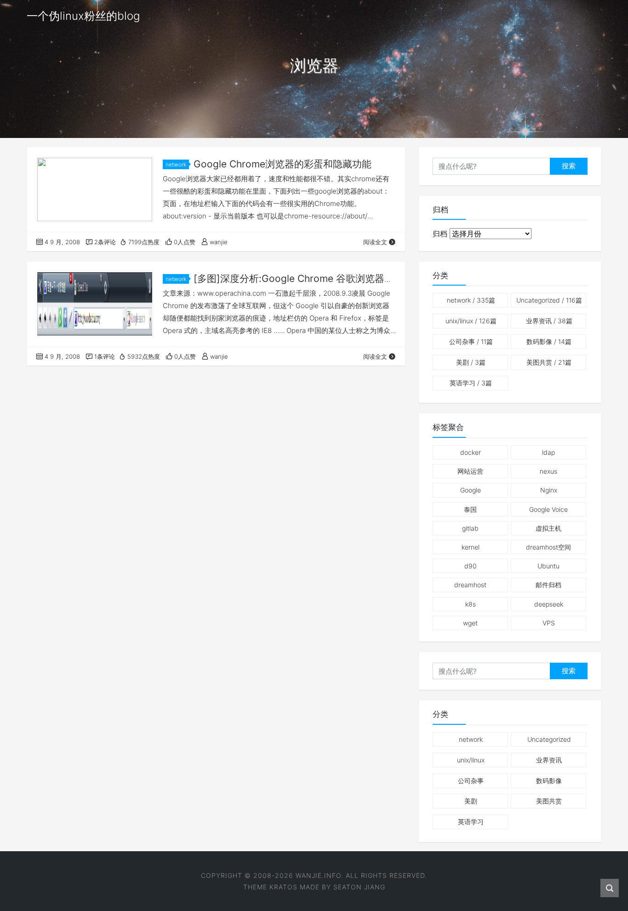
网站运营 (470, 471)
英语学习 (471, 383)
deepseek (548, 604)
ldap (548, 452)
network (176, 164)
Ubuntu (548, 566)
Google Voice (548, 509)
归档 (440, 233)
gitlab (470, 528)
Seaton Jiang (359, 887)
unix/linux (471, 321)
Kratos (283, 887)
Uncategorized (549, 300)
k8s (470, 604)
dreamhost (470, 585)
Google (470, 490)
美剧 (470, 362)
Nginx (548, 490)
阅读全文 (375, 242)
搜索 (569, 165)
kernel (471, 547)
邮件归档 (548, 585)
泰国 (470, 509)
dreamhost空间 (548, 547)
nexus (548, 471)
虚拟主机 (548, 528)
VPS (548, 623)
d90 (470, 566)
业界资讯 (549, 321)
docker (470, 452)
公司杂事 (471, 341)
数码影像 (548, 341)
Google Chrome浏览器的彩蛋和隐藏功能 (282, 164)
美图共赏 (548, 362)
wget (470, 623)
